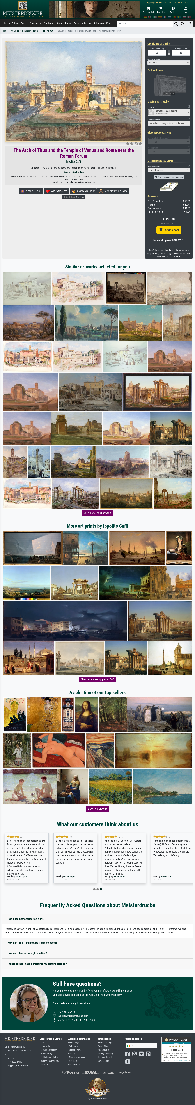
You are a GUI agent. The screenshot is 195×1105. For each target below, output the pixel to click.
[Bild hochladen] (189, 24)
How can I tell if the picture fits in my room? (32, 942)
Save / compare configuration (170, 177)
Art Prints (13, 23)
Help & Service (96, 23)
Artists (24, 23)
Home (5, 31)
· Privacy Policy (46, 1053)
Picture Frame (63, 23)
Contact (110, 23)
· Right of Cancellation (49, 1057)
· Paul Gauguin (103, 1050)
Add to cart (170, 230)
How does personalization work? (25, 919)
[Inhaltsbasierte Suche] (182, 24)
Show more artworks (97, 808)
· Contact (43, 1042)
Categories (35, 23)
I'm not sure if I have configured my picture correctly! (37, 964)
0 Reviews (79, 197)
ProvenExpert (19, 876)
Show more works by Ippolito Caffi (97, 679)
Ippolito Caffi (48, 31)
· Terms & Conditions (48, 1050)
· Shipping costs (74, 1050)
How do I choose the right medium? (27, 953)
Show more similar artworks (97, 512)
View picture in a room (115, 191)
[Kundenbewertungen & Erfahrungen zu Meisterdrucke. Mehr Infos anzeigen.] (176, 1049)
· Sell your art (73, 1046)
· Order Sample (74, 1064)
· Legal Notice (45, 1046)
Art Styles (49, 23)
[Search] (176, 24)
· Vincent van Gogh (104, 1042)
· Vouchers (72, 1061)
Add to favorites (58, 191)
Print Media (80, 23)
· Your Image (73, 1042)
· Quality (71, 1053)
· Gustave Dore (103, 1061)
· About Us (44, 1064)
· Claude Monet (103, 1046)
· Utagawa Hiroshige (105, 1057)
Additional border (154, 59)
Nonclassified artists (30, 31)
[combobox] (169, 62)
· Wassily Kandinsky (105, 1053)
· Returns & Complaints (49, 1061)
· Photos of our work (76, 1057)
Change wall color (85, 191)
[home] (4, 23)
